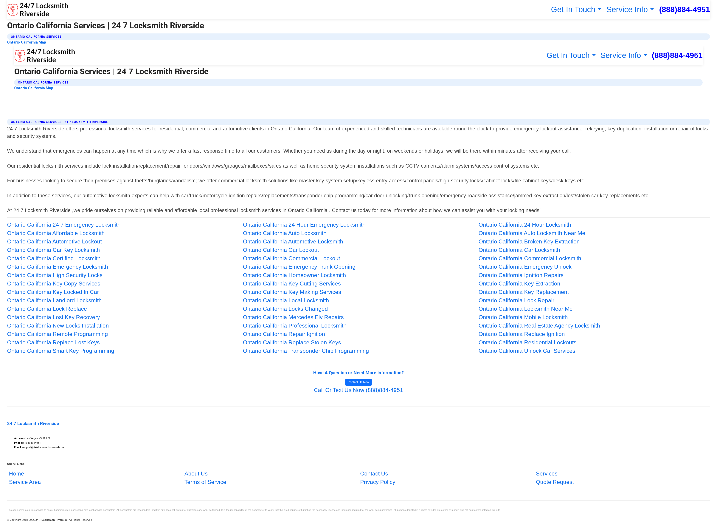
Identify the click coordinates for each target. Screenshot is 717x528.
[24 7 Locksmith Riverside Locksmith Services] (37, 9)
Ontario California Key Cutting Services (292, 283)
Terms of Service (205, 482)
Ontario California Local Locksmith (286, 300)
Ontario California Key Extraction (519, 283)
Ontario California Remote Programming (57, 334)
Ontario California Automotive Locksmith (293, 241)
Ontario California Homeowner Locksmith (294, 275)
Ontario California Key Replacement (524, 292)
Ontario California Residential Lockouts (527, 342)
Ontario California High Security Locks (55, 275)
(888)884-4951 (684, 9)
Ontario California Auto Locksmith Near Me (532, 233)
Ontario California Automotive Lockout (54, 241)
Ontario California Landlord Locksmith (54, 300)
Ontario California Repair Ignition (284, 334)
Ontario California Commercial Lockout (291, 258)
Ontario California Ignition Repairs (521, 275)
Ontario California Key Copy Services (53, 283)
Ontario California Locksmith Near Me (526, 309)
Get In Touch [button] (573, 9)
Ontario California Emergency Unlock (525, 267)
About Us (196, 474)
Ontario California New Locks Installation (58, 325)
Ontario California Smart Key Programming (60, 351)
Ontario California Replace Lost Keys (53, 342)
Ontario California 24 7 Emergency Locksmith (64, 225)
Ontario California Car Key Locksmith (53, 250)
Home (16, 474)
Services (547, 474)
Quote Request (555, 482)
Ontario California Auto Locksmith (285, 233)
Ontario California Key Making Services (292, 292)
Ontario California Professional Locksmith (295, 325)
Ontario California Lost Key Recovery (53, 317)
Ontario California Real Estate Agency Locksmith (539, 325)
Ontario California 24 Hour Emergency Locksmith (304, 225)
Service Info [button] (627, 9)
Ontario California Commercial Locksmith (530, 258)
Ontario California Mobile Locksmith (523, 317)
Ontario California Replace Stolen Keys (292, 342)
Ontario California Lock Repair (516, 300)
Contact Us (374, 474)
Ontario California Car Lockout (281, 250)
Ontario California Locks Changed (285, 309)
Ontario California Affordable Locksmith (56, 233)
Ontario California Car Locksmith (519, 250)
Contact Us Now (358, 382)
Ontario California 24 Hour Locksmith (525, 225)
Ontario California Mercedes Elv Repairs (293, 317)
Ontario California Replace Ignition (522, 334)
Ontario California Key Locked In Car (53, 292)
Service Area (25, 482)
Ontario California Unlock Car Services (527, 351)
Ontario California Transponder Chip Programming (306, 351)
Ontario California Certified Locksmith (54, 258)
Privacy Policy (377, 482)
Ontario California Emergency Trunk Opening (299, 267)
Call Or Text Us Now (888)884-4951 (358, 390)
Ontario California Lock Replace (47, 309)
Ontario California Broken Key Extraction (529, 241)
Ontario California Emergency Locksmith (57, 267)
